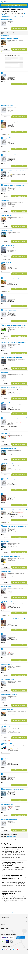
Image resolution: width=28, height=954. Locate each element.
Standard (3, 14)
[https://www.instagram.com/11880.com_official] (6, 949)
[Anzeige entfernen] (27, 949)
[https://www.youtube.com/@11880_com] (17, 949)
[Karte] (24, 13)
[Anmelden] (20, 2)
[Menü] (26, 2)
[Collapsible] (25, 848)
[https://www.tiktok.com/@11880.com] (9, 949)
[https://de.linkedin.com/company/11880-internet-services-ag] (13, 949)
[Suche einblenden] (16, 2)
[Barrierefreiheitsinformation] (23, 1)
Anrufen (6, 28)
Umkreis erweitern (11, 836)
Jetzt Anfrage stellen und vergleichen (14, 5)
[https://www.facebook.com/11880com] (2, 949)
